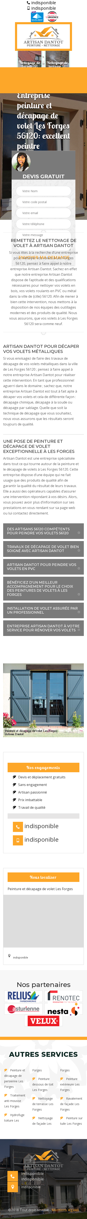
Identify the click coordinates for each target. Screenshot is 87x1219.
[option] (30, 64)
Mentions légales (65, 1210)
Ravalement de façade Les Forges (71, 1103)
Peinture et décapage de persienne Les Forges (14, 1078)
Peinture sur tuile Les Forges (71, 1121)
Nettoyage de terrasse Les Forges (42, 1103)
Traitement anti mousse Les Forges (14, 1100)
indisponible (43, 2)
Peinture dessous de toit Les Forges (42, 1084)
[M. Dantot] (43, 36)
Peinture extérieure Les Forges (70, 1084)
